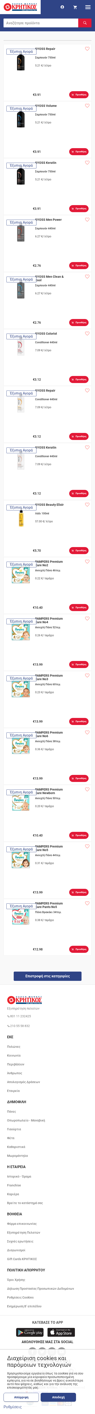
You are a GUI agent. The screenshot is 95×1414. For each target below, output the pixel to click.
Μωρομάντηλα (17, 1155)
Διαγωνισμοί (16, 1250)
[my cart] (75, 7)
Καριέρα (13, 1194)
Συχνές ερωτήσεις (20, 1241)
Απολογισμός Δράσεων (23, 1082)
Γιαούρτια (14, 1129)
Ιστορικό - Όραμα (19, 1176)
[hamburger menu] (88, 7)
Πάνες (11, 1111)
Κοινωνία (14, 1055)
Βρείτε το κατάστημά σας (25, 1203)
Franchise (14, 1185)
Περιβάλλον (15, 1064)
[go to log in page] (62, 7)
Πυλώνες (13, 1046)
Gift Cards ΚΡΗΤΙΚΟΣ (22, 1259)
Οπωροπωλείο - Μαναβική (26, 1120)
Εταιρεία (13, 1091)
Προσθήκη (81, 94)
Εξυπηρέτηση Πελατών (23, 1232)
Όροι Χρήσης (16, 1280)
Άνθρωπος (14, 1073)
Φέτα (10, 1138)
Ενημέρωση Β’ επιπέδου (24, 1306)
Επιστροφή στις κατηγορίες (47, 976)
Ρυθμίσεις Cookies (20, 1297)
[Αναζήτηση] (84, 23)
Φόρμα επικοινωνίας (22, 1223)
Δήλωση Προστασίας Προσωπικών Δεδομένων (40, 1288)
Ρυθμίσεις (13, 1407)
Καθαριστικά (16, 1147)
